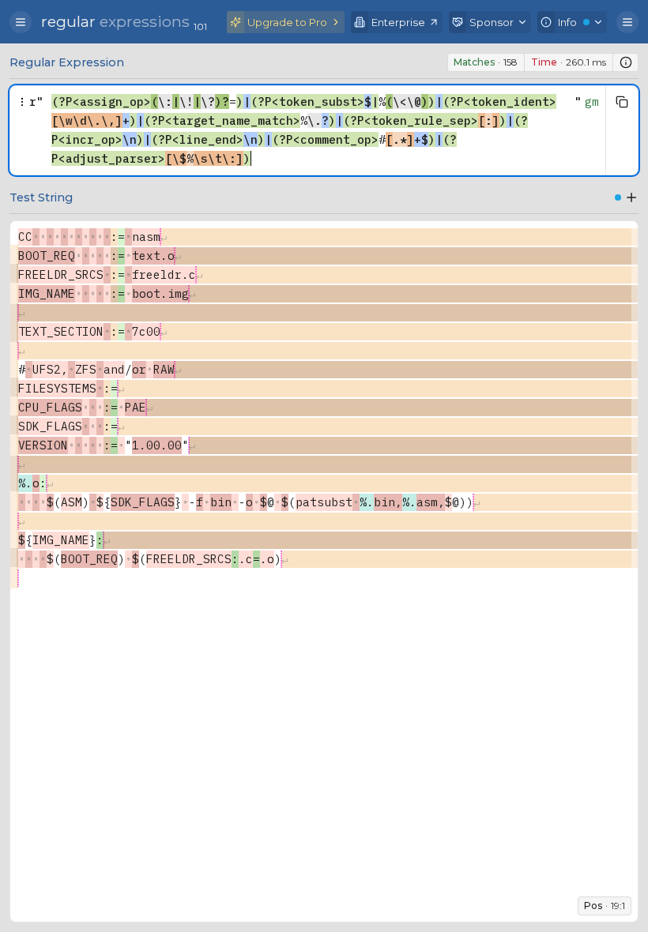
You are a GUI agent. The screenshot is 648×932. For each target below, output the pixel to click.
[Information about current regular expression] (626, 62)
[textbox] (309, 130)
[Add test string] (631, 197)
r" (36, 101)
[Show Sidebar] (20, 22)
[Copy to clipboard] (622, 102)
